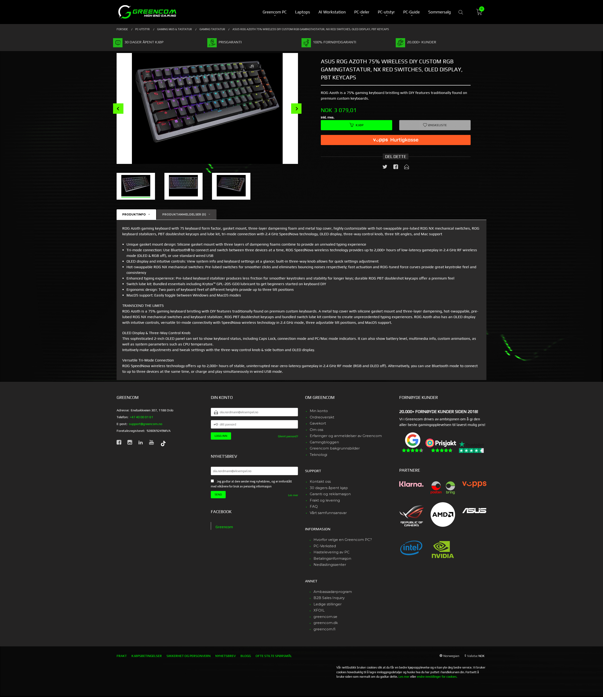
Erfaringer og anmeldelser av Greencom (346, 436)
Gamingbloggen (324, 442)
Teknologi (318, 454)
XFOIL (319, 610)
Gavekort (318, 423)
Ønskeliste (437, 125)
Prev (118, 108)
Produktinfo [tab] (134, 214)
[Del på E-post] (406, 167)
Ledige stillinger (328, 604)
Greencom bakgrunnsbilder (335, 448)
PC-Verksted (325, 546)
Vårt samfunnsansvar (328, 513)
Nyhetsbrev (225, 656)
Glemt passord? (288, 436)
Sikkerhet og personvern (189, 656)
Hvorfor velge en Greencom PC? (343, 539)
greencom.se (325, 616)
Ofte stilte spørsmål (274, 656)
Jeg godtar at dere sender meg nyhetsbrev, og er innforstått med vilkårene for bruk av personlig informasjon (251, 483)
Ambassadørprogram (333, 591)
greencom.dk (326, 622)
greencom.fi (324, 629)
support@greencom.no (145, 424)
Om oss (316, 429)
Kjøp (359, 125)
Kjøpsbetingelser (146, 656)
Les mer (293, 495)
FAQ (314, 506)
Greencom (224, 527)
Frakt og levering (325, 500)
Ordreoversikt (322, 417)
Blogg (245, 656)
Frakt (122, 656)
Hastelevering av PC (332, 552)
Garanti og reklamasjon (330, 494)
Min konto (319, 411)
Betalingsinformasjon (332, 558)
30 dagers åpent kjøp (329, 488)
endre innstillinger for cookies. (437, 676)
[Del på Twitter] (385, 167)
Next (296, 108)
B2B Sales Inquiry (329, 598)
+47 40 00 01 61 (141, 417)
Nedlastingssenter (330, 564)
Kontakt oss (320, 481)
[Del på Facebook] (395, 167)
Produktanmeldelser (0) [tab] (184, 214)
